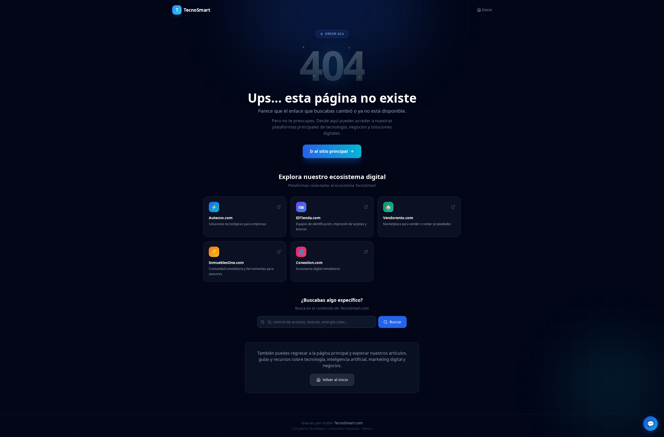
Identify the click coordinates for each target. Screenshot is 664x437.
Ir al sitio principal (329, 151)
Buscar (396, 321)
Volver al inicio (335, 379)
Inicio (487, 9)
